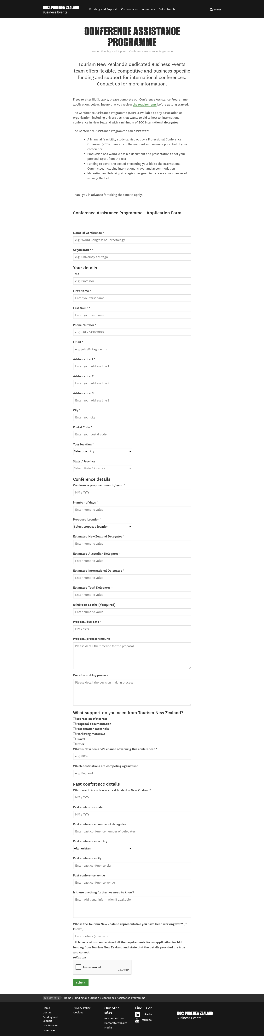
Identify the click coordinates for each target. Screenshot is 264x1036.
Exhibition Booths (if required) (94, 605)
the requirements (145, 104)
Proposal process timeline (91, 639)
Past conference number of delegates (99, 824)
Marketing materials (90, 734)
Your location (83, 444)
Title (76, 274)
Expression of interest (91, 719)
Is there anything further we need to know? (103, 892)
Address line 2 (83, 376)
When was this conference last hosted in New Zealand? (112, 790)
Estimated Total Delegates (93, 588)
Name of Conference (88, 233)
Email (78, 342)
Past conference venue (89, 875)
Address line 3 (83, 393)
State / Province (84, 461)
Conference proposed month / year (99, 485)
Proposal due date (87, 622)
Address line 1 (84, 359)
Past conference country (90, 841)
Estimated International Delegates (98, 571)
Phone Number (84, 325)
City (77, 410)
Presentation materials (92, 729)
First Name (82, 291)
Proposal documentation (93, 724)
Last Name (81, 308)
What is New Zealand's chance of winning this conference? (115, 749)
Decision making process (90, 675)
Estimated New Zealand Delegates (98, 536)
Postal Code (82, 427)
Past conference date (88, 807)
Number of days (85, 502)
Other (80, 744)
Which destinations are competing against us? (105, 766)
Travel (80, 739)
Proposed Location (87, 519)
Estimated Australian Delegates (97, 554)
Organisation (83, 250)
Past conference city (87, 858)
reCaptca (79, 957)
